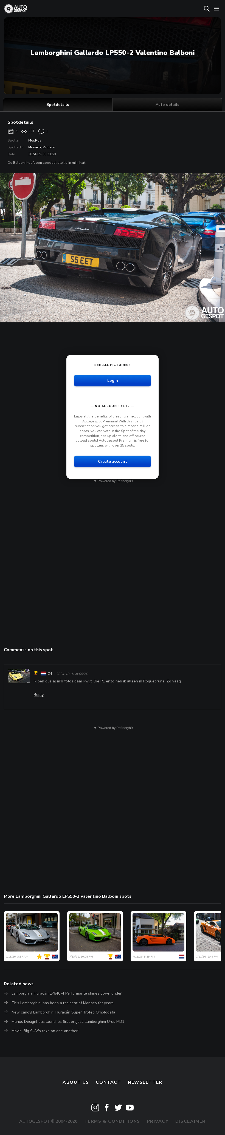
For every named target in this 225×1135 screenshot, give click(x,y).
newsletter (145, 1082)
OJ (49, 673)
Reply (39, 694)
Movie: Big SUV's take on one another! (45, 1031)
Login (112, 380)
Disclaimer (190, 1121)
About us (76, 1082)
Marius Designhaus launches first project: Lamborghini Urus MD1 (68, 1021)
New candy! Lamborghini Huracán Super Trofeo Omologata (63, 1012)
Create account (112, 461)
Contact (108, 1082)
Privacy (158, 1121)
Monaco (34, 147)
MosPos (34, 140)
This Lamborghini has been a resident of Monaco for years (63, 1003)
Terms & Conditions (112, 1121)
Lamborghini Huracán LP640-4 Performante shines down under (67, 993)
